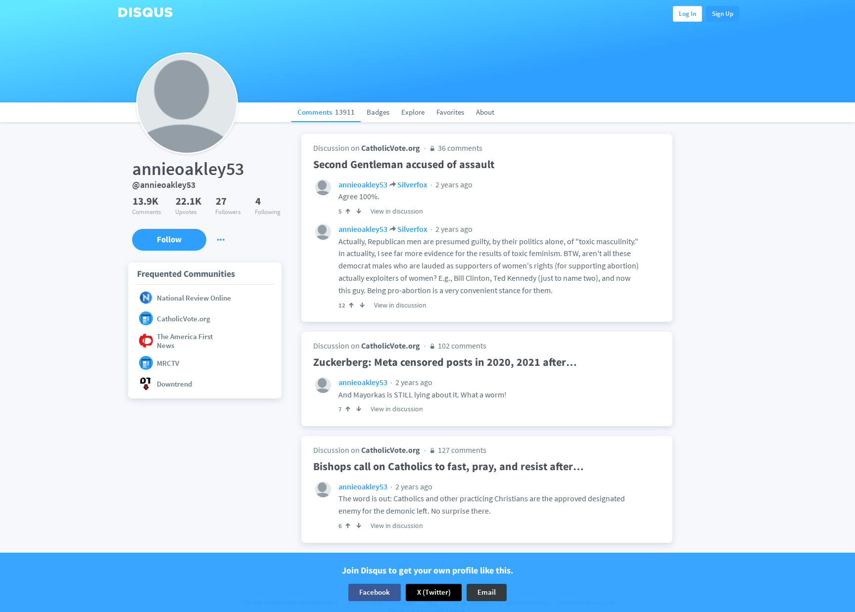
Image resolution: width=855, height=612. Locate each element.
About (485, 112)
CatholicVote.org (390, 148)
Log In (687, 13)
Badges (378, 112)
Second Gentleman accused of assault (403, 164)
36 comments (459, 148)
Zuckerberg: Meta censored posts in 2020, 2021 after (445, 362)
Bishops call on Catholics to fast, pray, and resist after (448, 466)
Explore (413, 112)
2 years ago (453, 184)
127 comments (461, 450)
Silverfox (412, 184)
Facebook (374, 592)
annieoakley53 (362, 184)
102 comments (461, 345)
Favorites (450, 112)
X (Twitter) (434, 592)
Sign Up (722, 13)
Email (486, 592)
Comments (326, 112)
